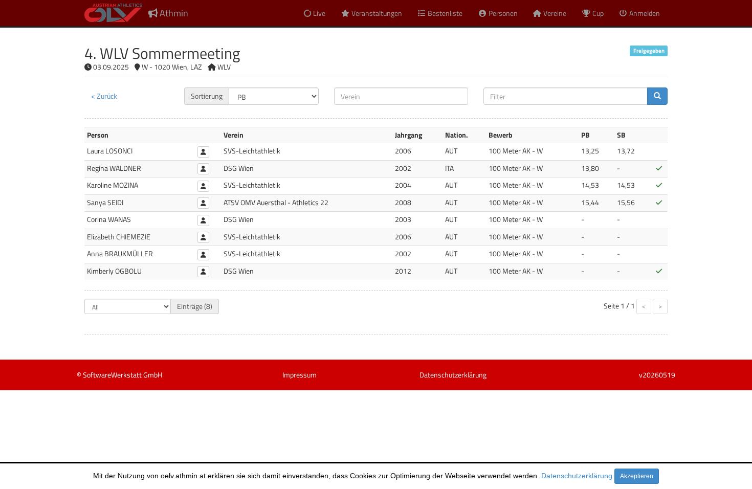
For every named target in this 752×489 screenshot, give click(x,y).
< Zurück (104, 96)
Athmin (173, 13)
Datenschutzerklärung (576, 476)
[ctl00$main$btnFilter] (657, 96)
